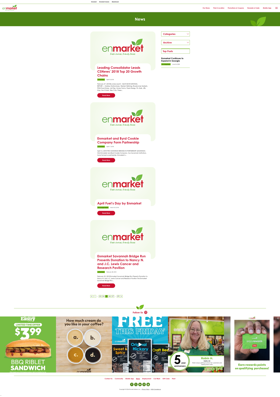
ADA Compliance (156, 389)
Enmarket (94, 2)
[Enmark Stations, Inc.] (7, 8)
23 (100, 296)
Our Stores (206, 8)
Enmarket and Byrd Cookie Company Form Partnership (118, 140)
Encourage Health (103, 207)
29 (118, 296)
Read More (106, 95)
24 (103, 296)
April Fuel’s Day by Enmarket (119, 203)
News (138, 379)
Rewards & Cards (253, 8)
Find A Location (218, 8)
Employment (146, 379)
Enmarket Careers (104, 2)
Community (119, 379)
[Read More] (122, 50)
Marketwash (115, 2)
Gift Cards (166, 379)
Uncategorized (166, 64)
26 (110, 296)
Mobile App (267, 8)
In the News (101, 79)
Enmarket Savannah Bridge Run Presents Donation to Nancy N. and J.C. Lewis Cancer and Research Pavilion (121, 262)
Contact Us (108, 379)
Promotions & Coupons (236, 8)
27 (113, 296)
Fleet (173, 379)
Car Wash (156, 379)
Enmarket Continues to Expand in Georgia (172, 59)
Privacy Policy (146, 389)
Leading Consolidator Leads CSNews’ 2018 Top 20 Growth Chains (119, 71)
